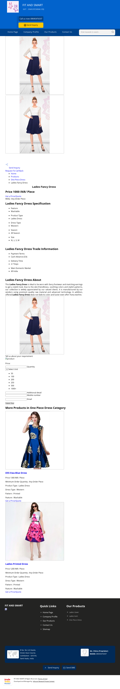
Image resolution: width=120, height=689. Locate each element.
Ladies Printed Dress (16, 563)
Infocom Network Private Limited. (43, 681)
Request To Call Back (14, 171)
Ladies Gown (74, 612)
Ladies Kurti (73, 616)
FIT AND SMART (33, 6)
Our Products (50, 32)
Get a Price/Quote (13, 196)
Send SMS (70, 667)
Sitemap (46, 629)
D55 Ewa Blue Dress (16, 472)
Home (13, 173)
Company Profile (31, 32)
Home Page (13, 32)
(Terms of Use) (42, 679)
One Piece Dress (18, 179)
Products (15, 176)
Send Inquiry (32, 25)
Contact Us (67, 32)
